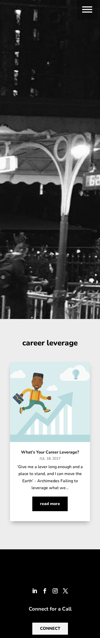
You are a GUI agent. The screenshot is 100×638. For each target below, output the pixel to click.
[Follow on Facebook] (45, 591)
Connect (50, 628)
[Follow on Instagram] (55, 591)
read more (50, 504)
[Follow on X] (65, 591)
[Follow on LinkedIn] (34, 591)
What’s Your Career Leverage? (50, 452)
